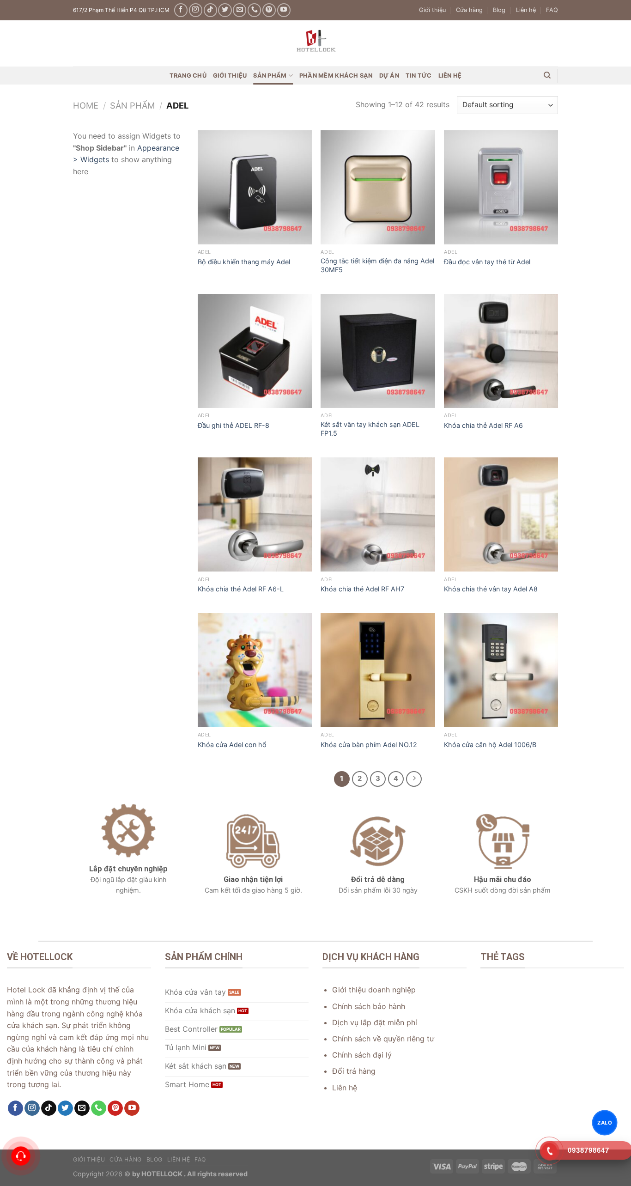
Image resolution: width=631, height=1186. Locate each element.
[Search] (547, 75)
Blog (499, 9)
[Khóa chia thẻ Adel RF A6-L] (255, 514)
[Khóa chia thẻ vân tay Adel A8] (501, 514)
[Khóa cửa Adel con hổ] (255, 670)
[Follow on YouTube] (284, 10)
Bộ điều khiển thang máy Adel (244, 262)
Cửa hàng (469, 9)
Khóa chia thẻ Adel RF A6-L (241, 589)
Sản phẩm (269, 75)
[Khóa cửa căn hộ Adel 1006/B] (501, 670)
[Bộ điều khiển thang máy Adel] (255, 187)
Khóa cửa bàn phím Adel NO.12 (369, 744)
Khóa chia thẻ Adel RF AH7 (362, 589)
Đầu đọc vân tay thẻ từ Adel (487, 262)
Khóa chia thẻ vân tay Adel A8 (491, 589)
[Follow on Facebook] (181, 10)
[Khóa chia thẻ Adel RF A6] (501, 351)
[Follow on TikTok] (210, 10)
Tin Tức (419, 75)
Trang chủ (188, 75)
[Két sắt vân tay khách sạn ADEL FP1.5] (378, 351)
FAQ (552, 9)
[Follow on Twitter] (224, 10)
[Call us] (254, 10)
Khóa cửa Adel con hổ (232, 744)
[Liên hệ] (21, 1156)
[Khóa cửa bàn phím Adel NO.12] (378, 670)
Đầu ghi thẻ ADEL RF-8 (233, 425)
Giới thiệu (432, 9)
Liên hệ (526, 9)
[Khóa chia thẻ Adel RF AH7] (378, 514)
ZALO (605, 1122)
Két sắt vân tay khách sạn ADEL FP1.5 (370, 428)
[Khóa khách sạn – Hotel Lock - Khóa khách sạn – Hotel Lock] (315, 43)
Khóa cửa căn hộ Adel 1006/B (490, 744)
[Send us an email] (239, 10)
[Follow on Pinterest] (269, 10)
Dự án (389, 75)
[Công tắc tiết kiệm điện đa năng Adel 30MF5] (378, 187)
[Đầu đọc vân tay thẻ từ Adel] (501, 187)
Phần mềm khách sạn (336, 75)
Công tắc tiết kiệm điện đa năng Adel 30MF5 (377, 265)
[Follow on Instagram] (195, 10)
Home (85, 105)
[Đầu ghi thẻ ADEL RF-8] (255, 351)
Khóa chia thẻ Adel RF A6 (483, 425)
